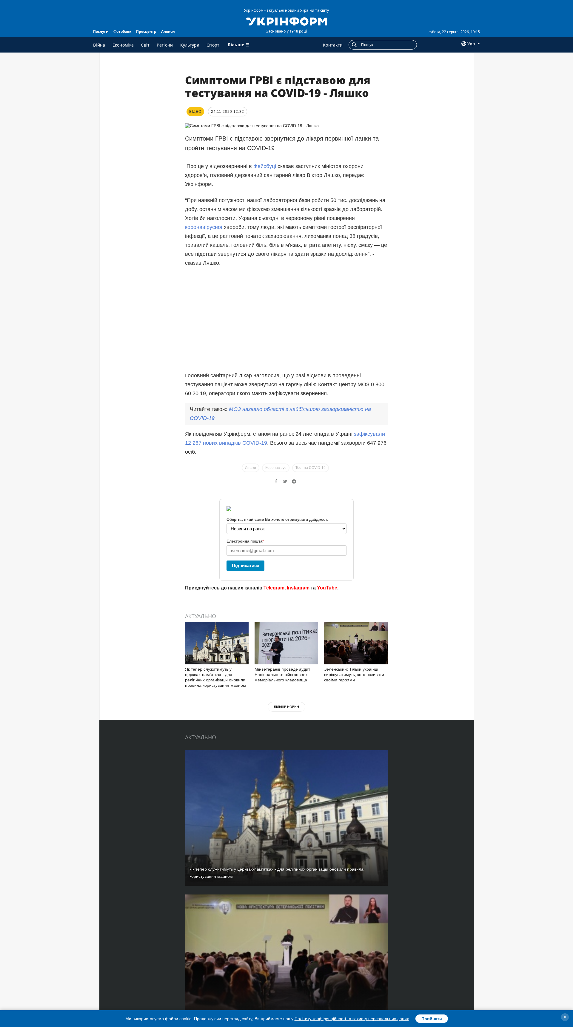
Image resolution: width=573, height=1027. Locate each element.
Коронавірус (275, 468)
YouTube (327, 587)
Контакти (333, 45)
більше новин (286, 707)
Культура (189, 45)
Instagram (298, 587)
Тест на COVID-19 (310, 468)
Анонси (168, 31)
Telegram (274, 587)
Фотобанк (122, 31)
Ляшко (250, 468)
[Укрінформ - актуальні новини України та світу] (286, 21)
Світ (145, 45)
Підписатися (245, 565)
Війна (99, 45)
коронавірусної (204, 227)
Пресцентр (146, 31)
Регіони (165, 45)
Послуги (101, 31)
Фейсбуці (264, 166)
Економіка (123, 45)
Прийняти (431, 1018)
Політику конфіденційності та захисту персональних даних (352, 1018)
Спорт (213, 45)
